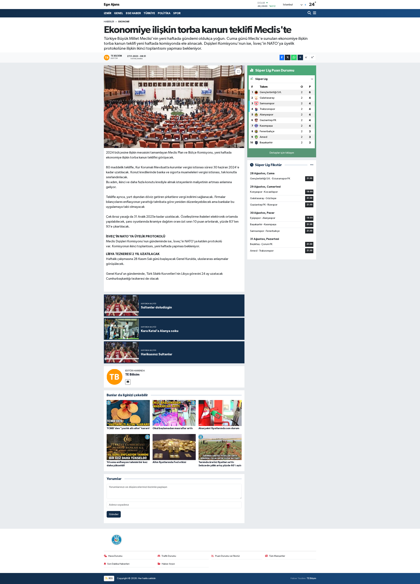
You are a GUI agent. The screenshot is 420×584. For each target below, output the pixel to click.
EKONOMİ (123, 22)
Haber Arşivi (168, 564)
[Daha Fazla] (300, 57)
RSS (110, 578)
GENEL (118, 13)
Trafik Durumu (168, 556)
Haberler (109, 22)
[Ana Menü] (314, 13)
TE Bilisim (132, 374)
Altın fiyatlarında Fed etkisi (169, 462)
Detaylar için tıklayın (282, 152)
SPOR (176, 13)
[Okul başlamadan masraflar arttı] (174, 413)
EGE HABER (133, 13)
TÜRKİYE (149, 13)
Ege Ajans (111, 4)
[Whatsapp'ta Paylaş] (294, 57)
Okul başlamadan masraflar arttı (173, 428)
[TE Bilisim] (114, 376)
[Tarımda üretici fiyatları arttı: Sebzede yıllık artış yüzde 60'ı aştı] (220, 447)
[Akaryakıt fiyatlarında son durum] (220, 413)
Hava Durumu (115, 556)
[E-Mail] (128, 382)
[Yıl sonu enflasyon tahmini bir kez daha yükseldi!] (128, 447)
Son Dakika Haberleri (118, 564)
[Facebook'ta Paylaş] (282, 57)
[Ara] (310, 13)
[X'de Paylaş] (287, 57)
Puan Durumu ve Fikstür (227, 556)
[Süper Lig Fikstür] (311, 165)
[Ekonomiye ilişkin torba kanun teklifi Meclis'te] (174, 106)
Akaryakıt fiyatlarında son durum (219, 428)
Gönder (114, 514)
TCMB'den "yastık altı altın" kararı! (128, 428)
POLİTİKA (164, 13)
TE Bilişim (311, 578)
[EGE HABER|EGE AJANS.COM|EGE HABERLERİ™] (116, 539)
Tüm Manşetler (277, 556)
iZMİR (107, 13)
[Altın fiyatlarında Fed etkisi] (174, 447)
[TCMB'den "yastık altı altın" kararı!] (128, 413)
